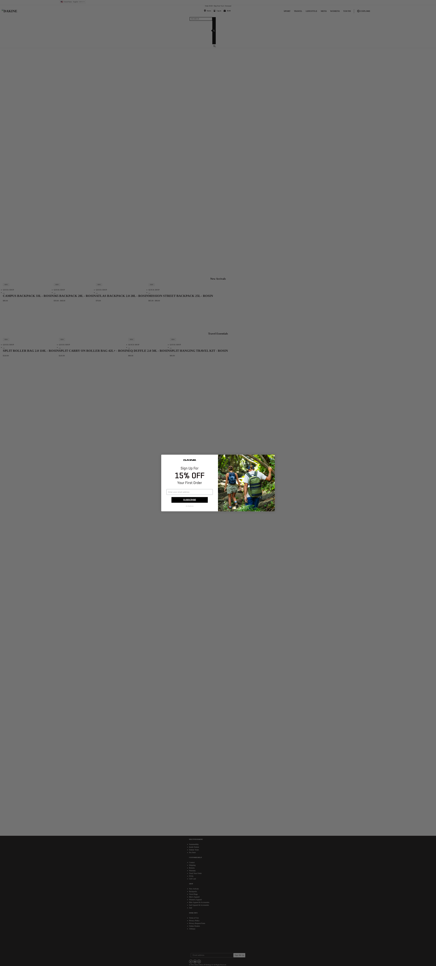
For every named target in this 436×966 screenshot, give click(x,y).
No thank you (189, 506)
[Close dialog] (272, 458)
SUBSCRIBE (189, 500)
